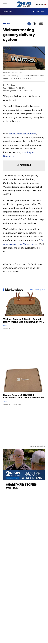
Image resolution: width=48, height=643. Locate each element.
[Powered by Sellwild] (41, 446)
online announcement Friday (22, 133)
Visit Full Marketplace (36, 289)
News (7, 23)
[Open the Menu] (4, 4)
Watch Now (40, 4)
